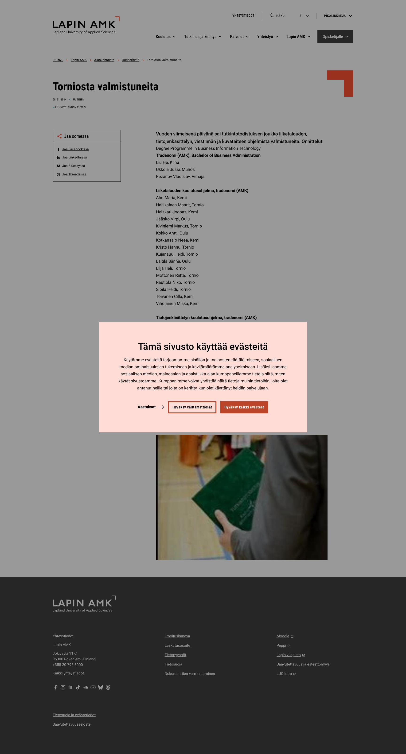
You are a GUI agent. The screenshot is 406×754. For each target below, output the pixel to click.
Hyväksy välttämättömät (192, 407)
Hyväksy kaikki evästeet (244, 407)
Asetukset (147, 407)
